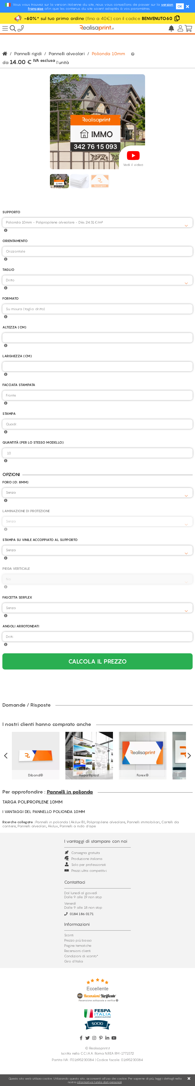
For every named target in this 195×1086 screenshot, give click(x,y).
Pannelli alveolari (67, 53)
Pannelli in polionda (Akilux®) (60, 822)
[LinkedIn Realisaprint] (107, 1038)
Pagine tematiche (77, 945)
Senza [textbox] (11, 492)
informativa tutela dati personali (99, 1082)
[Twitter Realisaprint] (87, 1038)
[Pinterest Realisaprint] (100, 1038)
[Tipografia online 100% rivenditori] (97, 28)
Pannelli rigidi (28, 53)
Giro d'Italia (73, 961)
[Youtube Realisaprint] (114, 1038)
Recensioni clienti (77, 951)
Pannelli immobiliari (143, 822)
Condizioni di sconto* (81, 956)
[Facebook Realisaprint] (81, 1038)
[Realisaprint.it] (21, 29)
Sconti (68, 935)
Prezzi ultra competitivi (89, 870)
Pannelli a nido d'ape (78, 826)
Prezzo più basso (78, 940)
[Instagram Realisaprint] (94, 1038)
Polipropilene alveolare (106, 822)
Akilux (53, 826)
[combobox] (97, 222)
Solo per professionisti (88, 865)
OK (179, 6)
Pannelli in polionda (70, 792)
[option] (36, 755)
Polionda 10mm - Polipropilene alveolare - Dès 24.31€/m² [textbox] (54, 222)
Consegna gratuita (85, 853)
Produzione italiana (86, 859)
